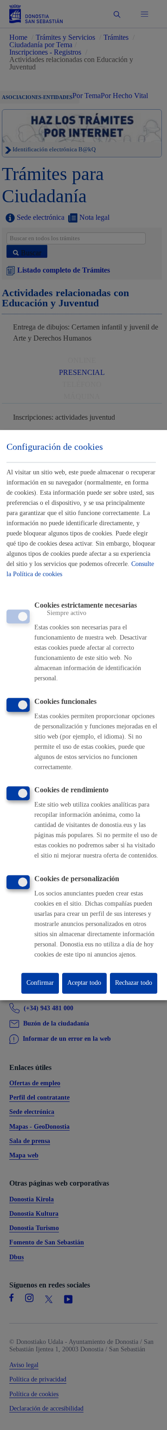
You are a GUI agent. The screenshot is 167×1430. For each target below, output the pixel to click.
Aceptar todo (84, 983)
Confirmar (40, 983)
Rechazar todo (133, 983)
